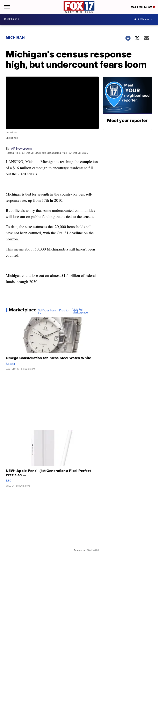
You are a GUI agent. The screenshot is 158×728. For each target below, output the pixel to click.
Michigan (15, 37)
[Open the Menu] (7, 7)
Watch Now (142, 7)
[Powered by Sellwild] (93, 550)
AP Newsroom (21, 148)
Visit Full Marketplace (80, 311)
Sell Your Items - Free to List (53, 312)
